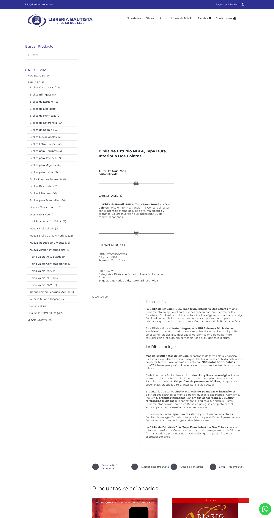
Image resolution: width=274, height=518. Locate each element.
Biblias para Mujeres (43, 165)
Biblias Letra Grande (43, 144)
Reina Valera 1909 (41, 271)
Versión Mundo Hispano (45, 299)
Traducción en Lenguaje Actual (50, 292)
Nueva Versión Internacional (48, 249)
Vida (114, 174)
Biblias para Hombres (44, 151)
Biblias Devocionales (43, 137)
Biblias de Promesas (43, 115)
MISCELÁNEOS (37, 320)
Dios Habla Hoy (40, 214)
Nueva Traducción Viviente (47, 242)
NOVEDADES (36, 75)
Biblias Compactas (42, 87)
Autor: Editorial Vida (145, 280)
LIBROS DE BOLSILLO (41, 313)
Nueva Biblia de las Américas (48, 235)
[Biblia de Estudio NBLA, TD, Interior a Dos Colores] (129, 89)
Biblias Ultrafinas (41, 193)
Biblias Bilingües (40, 94)
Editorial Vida (117, 171)
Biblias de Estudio (125, 274)
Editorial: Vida (121, 280)
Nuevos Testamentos (43, 207)
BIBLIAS (32, 82)
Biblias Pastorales (41, 186)
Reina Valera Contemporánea (48, 263)
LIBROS (32, 306)
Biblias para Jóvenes (43, 158)
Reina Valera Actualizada (45, 256)
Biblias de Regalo (41, 130)
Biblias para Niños (41, 172)
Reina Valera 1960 (41, 278)
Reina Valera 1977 (41, 285)
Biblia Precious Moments (46, 179)
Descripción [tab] (100, 296)
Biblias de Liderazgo (43, 108)
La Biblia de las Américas (46, 221)
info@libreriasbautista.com (40, 4)
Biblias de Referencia (43, 122)
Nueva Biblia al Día (42, 228)
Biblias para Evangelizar (45, 200)
